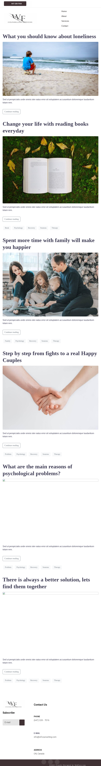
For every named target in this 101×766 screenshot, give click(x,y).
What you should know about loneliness (49, 36)
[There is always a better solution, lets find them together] (50, 624)
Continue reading (11, 111)
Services (64, 21)
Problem (8, 454)
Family (7, 341)
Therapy (55, 228)
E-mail (37, 733)
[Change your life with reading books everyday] (50, 169)
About (63, 16)
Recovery (31, 228)
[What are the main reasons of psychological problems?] (50, 510)
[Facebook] (50, 762)
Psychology (18, 228)
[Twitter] (43, 762)
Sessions (43, 228)
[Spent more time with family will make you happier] (50, 284)
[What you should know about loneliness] (50, 68)
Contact (64, 26)
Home (64, 11)
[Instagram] (57, 762)
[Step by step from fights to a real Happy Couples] (50, 397)
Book (7, 228)
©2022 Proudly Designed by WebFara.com (67, 765)
